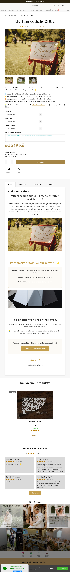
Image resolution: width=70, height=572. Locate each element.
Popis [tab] (9, 184)
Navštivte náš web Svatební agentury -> (34, 561)
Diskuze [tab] (51, 184)
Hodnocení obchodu (34, 448)
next (63, 415)
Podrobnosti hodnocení (43, 27)
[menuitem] (8, 10)
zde (35, 569)
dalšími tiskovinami (38, 105)
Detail (33, 435)
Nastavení (50, 569)
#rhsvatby (36, 502)
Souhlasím (62, 568)
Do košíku (41, 162)
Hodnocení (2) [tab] (36, 184)
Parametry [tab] (22, 184)
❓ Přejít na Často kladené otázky (34, 348)
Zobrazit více (34, 493)
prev (5, 415)
